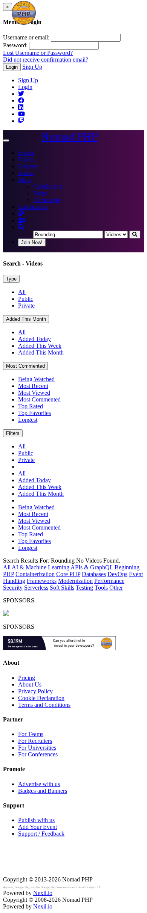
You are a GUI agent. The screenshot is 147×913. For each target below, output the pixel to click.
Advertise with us (39, 784)
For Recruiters (35, 741)
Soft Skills (62, 587)
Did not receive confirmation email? (45, 59)
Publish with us (36, 820)
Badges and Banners (42, 791)
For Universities (37, 747)
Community (47, 200)
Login (12, 67)
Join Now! (32, 242)
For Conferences (38, 754)
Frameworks (42, 581)
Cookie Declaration (41, 698)
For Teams (30, 734)
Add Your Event (37, 827)
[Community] (22, 220)
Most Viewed (34, 392)
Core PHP (68, 574)
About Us (29, 684)
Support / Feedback (41, 833)
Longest (27, 420)
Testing (84, 587)
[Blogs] (21, 213)
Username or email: (26, 37)
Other (116, 587)
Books (26, 173)
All (22, 292)
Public (25, 299)
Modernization (75, 581)
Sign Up (32, 66)
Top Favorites (34, 413)
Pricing (26, 678)
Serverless (36, 587)
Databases (94, 574)
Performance (109, 581)
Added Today (34, 339)
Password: (15, 45)
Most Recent (33, 386)
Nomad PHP (69, 136)
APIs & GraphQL (91, 567)
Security (13, 587)
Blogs (40, 193)
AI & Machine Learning (40, 567)
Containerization (35, 574)
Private (26, 305)
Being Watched (36, 379)
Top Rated (30, 406)
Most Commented (25, 366)
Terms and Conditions (44, 705)
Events (26, 152)
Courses (27, 166)
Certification (48, 186)
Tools (101, 587)
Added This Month (26, 319)
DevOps (117, 574)
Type (11, 279)
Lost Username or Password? (38, 53)
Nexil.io (42, 893)
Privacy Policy (35, 691)
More (24, 180)
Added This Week (39, 346)
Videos (26, 159)
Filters (13, 433)
